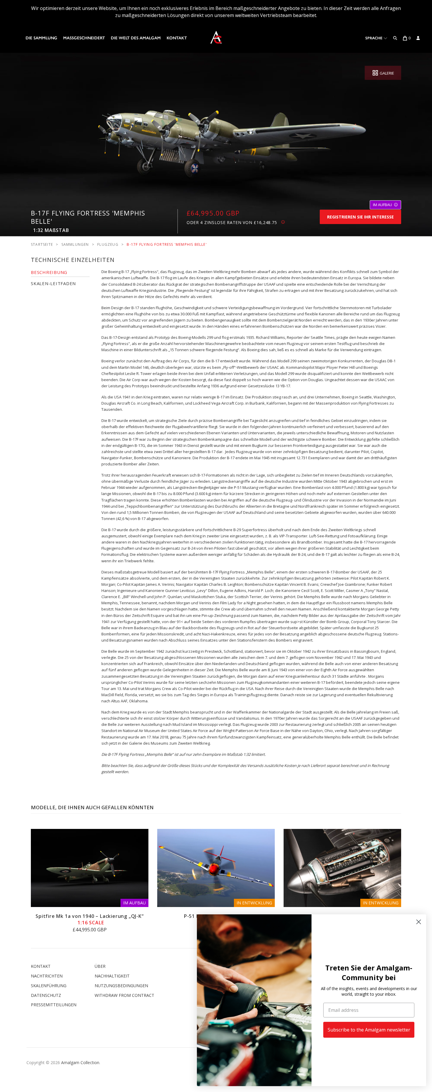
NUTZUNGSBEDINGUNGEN (121, 985)
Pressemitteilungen (53, 1004)
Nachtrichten (47, 976)
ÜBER (100, 966)
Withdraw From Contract (124, 995)
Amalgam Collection (80, 1062)
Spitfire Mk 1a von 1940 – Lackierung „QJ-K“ (89, 919)
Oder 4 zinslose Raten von (232, 222)
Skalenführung (48, 985)
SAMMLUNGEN (75, 244)
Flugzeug (107, 244)
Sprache (374, 38)
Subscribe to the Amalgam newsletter (369, 1030)
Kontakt (177, 38)
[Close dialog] (418, 922)
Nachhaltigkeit (112, 976)
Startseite (42, 244)
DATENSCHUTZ (46, 995)
